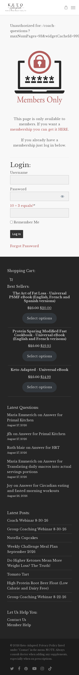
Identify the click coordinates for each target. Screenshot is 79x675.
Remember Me (26, 222)
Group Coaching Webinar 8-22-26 (36, 597)
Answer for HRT (45, 448)
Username (19, 173)
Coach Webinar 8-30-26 (27, 520)
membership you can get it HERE (39, 129)
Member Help (19, 625)
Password (18, 189)
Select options (39, 318)
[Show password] (62, 196)
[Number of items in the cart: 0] (11, 279)
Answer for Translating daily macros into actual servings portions (39, 466)
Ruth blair (16, 448)
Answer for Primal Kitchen (41, 434)
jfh (9, 434)
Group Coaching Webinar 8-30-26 (36, 529)
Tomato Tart (18, 574)
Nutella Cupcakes (22, 538)
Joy (10, 485)
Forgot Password (24, 246)
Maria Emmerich (22, 415)
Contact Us (16, 620)
